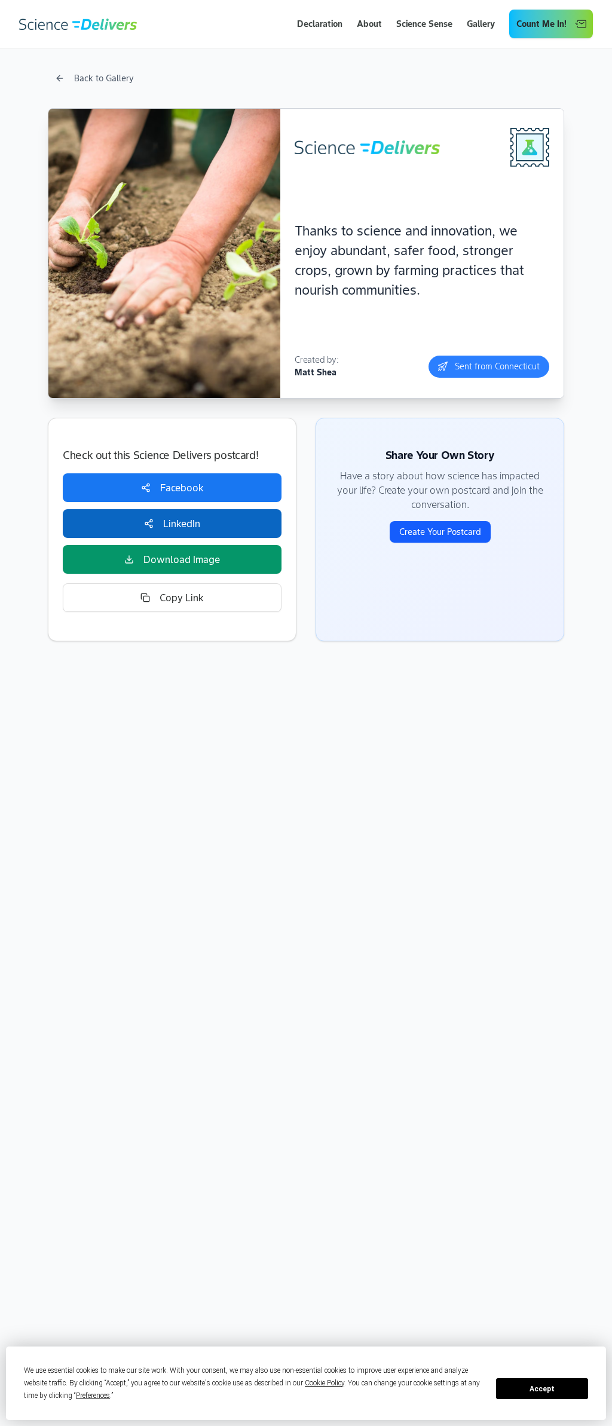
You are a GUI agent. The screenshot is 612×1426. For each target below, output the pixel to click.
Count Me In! (541, 24)
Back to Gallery (104, 78)
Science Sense (424, 24)
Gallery (481, 24)
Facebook (182, 488)
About (369, 24)
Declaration (319, 24)
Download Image (181, 559)
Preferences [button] (93, 1395)
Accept (542, 1389)
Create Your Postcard (440, 532)
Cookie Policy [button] (324, 1383)
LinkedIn (181, 524)
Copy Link (182, 598)
